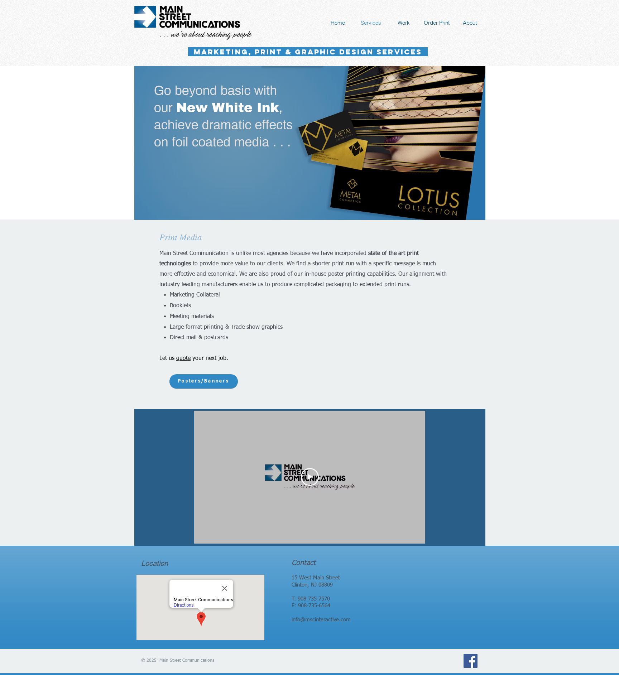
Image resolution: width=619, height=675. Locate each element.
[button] (309, 143)
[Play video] (310, 477)
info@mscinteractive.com (321, 619)
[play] (470, 213)
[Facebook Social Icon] (471, 661)
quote (183, 358)
